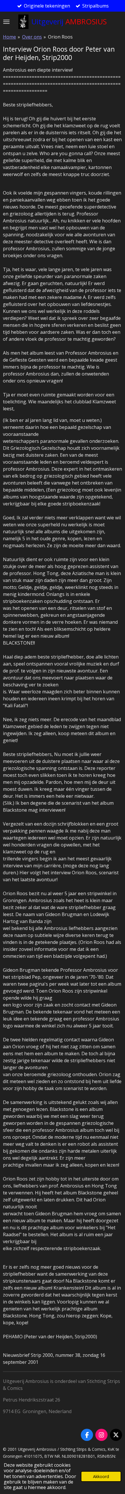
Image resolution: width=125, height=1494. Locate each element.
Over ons (32, 37)
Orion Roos (60, 37)
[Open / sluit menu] (6, 22)
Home (9, 37)
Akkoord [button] (101, 1476)
